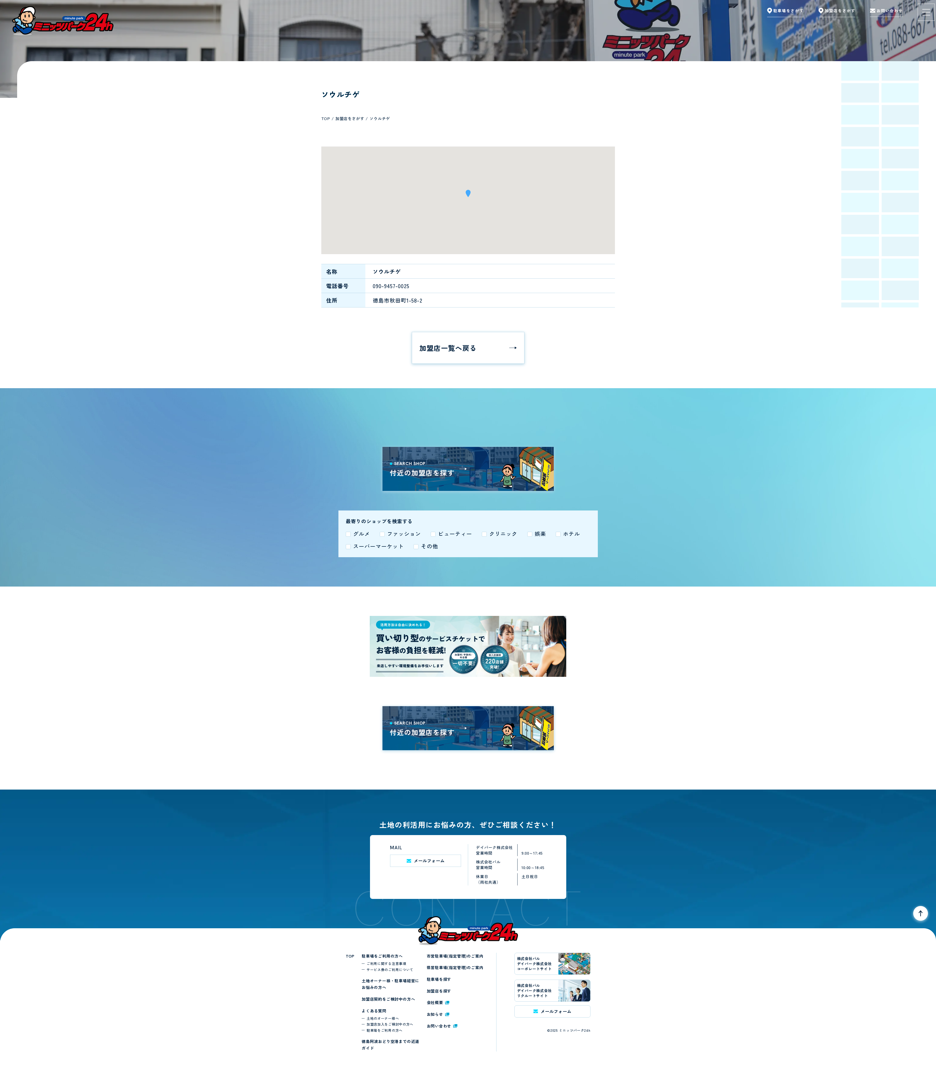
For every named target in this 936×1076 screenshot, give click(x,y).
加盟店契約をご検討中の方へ (388, 999)
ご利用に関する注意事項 (386, 963)
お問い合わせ (439, 1026)
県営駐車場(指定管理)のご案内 (455, 967)
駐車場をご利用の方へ (382, 956)
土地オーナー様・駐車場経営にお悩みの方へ (390, 984)
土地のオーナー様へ (383, 1018)
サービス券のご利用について (390, 969)
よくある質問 (374, 1011)
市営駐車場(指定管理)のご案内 (455, 956)
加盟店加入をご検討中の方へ (390, 1024)
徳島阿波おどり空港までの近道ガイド (390, 1044)
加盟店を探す (439, 991)
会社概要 (435, 1002)
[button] (468, 195)
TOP (350, 956)
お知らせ (435, 1014)
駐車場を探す (439, 979)
